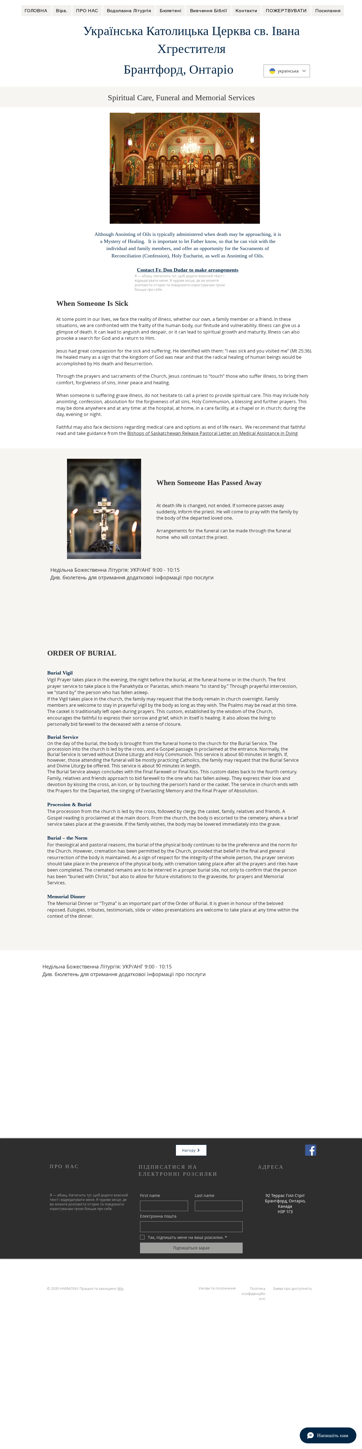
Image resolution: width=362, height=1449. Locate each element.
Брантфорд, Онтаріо (179, 69)
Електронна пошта (158, 1216)
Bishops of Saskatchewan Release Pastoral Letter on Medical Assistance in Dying (212, 433)
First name (150, 1195)
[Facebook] (310, 1150)
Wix (120, 1288)
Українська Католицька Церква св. (177, 31)
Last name (204, 1195)
